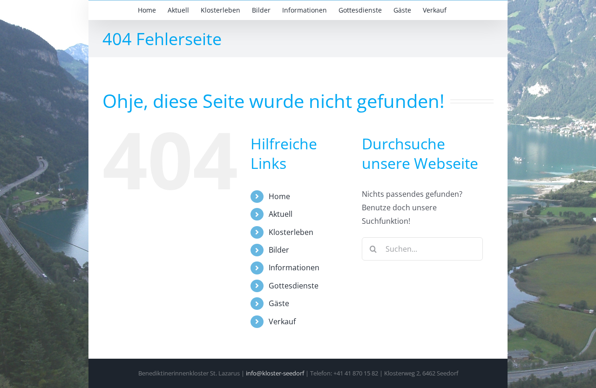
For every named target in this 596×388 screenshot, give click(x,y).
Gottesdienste (293, 286)
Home (279, 196)
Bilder (279, 250)
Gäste (279, 303)
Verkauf (282, 321)
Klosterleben (291, 232)
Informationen (294, 267)
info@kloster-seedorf (275, 373)
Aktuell (280, 214)
